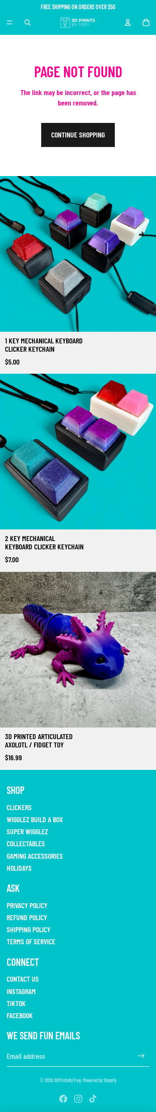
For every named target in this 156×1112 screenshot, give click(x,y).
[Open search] (27, 22)
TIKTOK (16, 1003)
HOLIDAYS (19, 867)
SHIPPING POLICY (28, 929)
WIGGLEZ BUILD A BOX (35, 819)
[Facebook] (63, 1099)
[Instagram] (78, 1099)
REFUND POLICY (27, 917)
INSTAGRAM (21, 991)
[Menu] (9, 22)
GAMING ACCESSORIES (35, 855)
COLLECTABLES (26, 843)
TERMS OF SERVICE (31, 941)
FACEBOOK (20, 1015)
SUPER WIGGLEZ (27, 831)
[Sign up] (141, 1056)
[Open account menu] (128, 22)
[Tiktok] (93, 1099)
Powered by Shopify (99, 1080)
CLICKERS (19, 807)
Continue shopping (78, 134)
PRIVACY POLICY (27, 905)
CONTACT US (23, 978)
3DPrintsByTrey (67, 1080)
